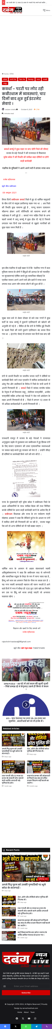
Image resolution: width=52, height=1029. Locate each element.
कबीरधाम (8, 514)
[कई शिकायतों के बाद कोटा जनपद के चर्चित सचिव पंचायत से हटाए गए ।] (9, 935)
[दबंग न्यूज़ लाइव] (12, 10)
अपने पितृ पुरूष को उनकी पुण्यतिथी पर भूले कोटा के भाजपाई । (12, 751)
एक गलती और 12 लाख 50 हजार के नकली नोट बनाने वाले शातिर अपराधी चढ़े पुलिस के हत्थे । (12, 779)
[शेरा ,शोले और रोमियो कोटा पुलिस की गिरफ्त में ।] (38, 739)
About (26, 1012)
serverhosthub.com (30, 1008)
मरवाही (45, 79)
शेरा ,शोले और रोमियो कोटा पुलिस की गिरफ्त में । (38, 749)
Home (6, 74)
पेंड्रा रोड (22, 79)
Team (32, 1012)
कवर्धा (23, 388)
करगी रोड (13, 79)
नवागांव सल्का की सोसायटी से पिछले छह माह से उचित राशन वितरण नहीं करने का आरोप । (38, 779)
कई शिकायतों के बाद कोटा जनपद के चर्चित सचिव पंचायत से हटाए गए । (32, 933)
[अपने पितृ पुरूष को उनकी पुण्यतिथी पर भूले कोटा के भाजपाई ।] (13, 739)
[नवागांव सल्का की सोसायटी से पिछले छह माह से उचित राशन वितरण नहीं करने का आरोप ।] (38, 766)
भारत (38, 79)
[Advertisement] (26, 45)
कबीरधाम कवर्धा (17, 199)
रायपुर (5, 83)
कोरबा (12, 74)
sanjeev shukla (10, 109)
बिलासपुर (30, 79)
